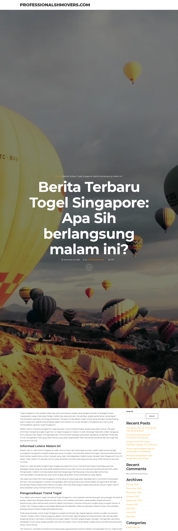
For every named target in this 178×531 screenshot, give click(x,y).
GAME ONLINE (133, 527)
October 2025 (132, 496)
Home (59, 176)
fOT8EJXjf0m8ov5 (95, 259)
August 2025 (132, 504)
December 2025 (134, 488)
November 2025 (133, 492)
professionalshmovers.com (55, 4)
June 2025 (131, 512)
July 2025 (130, 508)
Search (129, 411)
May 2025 (130, 516)
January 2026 (132, 484)
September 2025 (134, 500)
